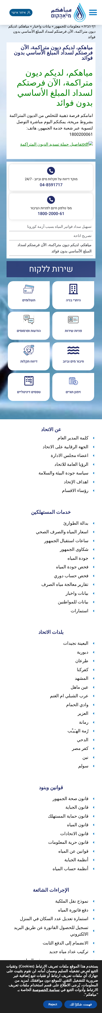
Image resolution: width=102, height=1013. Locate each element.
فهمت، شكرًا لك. (81, 1004)
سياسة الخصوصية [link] (46, 989)
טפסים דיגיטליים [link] (29, 391)
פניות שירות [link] (73, 330)
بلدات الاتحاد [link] (51, 632)
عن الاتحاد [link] (51, 429)
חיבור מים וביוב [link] (73, 361)
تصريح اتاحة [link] (82, 236)
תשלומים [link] (28, 300)
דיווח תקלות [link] (28, 361)
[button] (93, 12)
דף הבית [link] (89, 26)
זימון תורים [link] (73, 391)
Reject (52, 1004)
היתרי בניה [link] (73, 300)
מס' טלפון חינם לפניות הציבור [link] (51, 208)
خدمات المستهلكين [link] (51, 512)
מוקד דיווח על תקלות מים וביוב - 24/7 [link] (51, 179)
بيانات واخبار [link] (41, 26)
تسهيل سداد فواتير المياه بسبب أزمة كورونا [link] (59, 226)
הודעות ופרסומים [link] (29, 330)
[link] (68, 12)
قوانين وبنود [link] (51, 787)
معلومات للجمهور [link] (67, 26)
